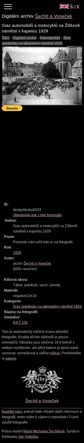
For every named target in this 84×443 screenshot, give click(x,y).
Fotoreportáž (50, 38)
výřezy (55, 353)
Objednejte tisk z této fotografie (37, 215)
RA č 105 (20, 323)
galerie (10, 358)
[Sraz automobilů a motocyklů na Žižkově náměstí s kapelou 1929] (42, 75)
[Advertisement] (42, 155)
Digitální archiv (25, 38)
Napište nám (12, 411)
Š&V (5, 38)
